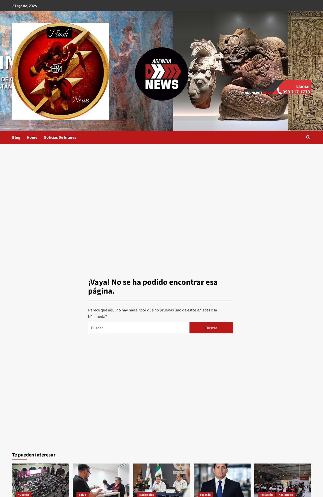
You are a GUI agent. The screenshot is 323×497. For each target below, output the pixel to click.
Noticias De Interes (60, 137)
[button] (308, 137)
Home (32, 137)
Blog (16, 137)
